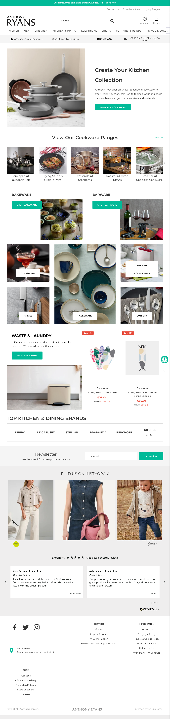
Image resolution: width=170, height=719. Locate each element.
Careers (25, 694)
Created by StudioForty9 (149, 709)
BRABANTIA (98, 432)
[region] (85, 582)
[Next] (165, 163)
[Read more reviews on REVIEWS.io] (150, 610)
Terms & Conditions (146, 643)
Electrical (89, 30)
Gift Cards (99, 629)
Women (14, 30)
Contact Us (113, 9)
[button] (64, 510)
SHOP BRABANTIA (27, 355)
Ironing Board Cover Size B (102, 392)
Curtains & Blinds (129, 30)
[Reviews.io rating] (105, 39)
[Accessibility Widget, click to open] (164, 359)
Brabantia (102, 388)
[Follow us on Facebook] (16, 627)
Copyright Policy (147, 634)
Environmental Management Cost (99, 643)
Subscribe (151, 456)
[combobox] (84, 20)
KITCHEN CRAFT (150, 432)
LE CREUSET (46, 432)
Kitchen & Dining (64, 30)
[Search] (112, 20)
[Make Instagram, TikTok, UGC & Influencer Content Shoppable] (152, 544)
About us (26, 675)
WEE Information (99, 638)
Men (27, 30)
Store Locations (131, 9)
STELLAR (72, 432)
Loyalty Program (152, 9)
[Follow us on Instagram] (38, 627)
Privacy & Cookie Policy (146, 638)
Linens (106, 30)
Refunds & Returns (26, 685)
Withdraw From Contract (146, 652)
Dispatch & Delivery (25, 680)
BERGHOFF (124, 432)
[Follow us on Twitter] (27, 627)
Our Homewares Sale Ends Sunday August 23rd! (85, 2)
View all (159, 137)
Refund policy (146, 648)
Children (41, 30)
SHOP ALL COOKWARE (113, 107)
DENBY (20, 432)
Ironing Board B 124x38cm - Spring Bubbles (142, 394)
